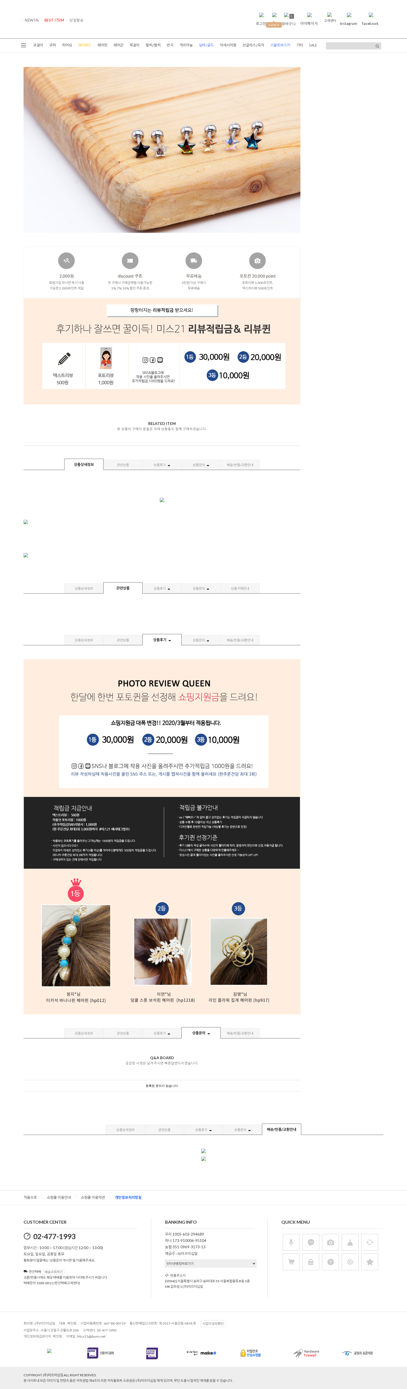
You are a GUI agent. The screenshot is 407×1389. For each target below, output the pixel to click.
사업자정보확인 (213, 1324)
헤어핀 (102, 45)
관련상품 (123, 465)
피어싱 (67, 45)
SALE (313, 45)
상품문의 (199, 465)
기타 (299, 45)
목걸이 (135, 45)
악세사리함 (228, 45)
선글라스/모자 (253, 45)
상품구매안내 (240, 588)
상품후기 (160, 465)
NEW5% (32, 20)
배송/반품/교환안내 (240, 465)
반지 (170, 45)
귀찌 (52, 45)
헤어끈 (118, 45)
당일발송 (76, 20)
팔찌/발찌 (153, 45)
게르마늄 (186, 45)
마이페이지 (309, 23)
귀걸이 (38, 45)
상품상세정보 (84, 464)
